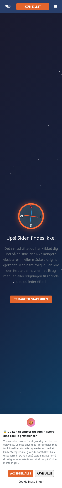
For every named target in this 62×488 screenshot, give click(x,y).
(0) (9, 6)
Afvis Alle (44, 473)
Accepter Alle (20, 473)
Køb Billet (33, 6)
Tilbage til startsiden (31, 299)
